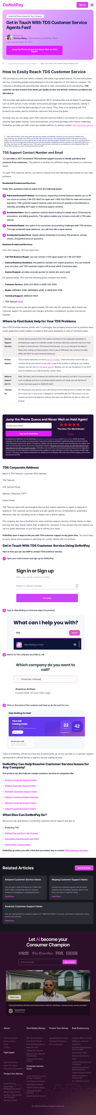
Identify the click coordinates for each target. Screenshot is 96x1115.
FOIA (74, 1059)
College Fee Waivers (34, 1050)
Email (20, 301)
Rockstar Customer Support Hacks (21, 791)
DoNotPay (13, 5)
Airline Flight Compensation (18, 844)
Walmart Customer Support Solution (21, 797)
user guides (65, 346)
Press (6, 1044)
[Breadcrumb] (3, 63)
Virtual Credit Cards (12, 1092)
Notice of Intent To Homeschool (79, 1077)
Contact (7, 1047)
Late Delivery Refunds (35, 1081)
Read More (9, 896)
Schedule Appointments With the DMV (82, 1048)
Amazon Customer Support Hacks (21, 780)
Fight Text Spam (10, 1065)
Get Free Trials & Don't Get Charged (13, 1096)
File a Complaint (55, 1044)
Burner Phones (10, 1083)
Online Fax (76, 1044)
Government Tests (79, 1053)
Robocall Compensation (13, 1068)
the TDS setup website (45, 367)
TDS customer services (76, 850)
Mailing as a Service (80, 1041)
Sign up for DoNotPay (29, 434)
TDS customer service (82, 125)
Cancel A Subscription (35, 1087)
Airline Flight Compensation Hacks (12, 1088)
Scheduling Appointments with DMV (22, 839)
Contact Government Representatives (80, 1068)
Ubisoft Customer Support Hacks (20, 808)
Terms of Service (11, 1038)
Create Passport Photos (81, 1073)
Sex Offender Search (80, 1081)
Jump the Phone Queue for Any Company (25, 16)
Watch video (14, 997)
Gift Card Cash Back (34, 1038)
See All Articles (84, 868)
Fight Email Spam (11, 1062)
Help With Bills (32, 1047)
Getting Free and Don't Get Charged (21, 833)
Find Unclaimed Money (35, 1044)
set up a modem (53, 359)
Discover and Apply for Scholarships (35, 1055)
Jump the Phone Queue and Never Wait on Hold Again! (34, 50)
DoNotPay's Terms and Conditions (48, 439)
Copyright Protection (57, 1041)
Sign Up (82, 5)
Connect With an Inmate (82, 1038)
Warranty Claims (10, 1100)
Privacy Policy (67, 439)
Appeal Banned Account (36, 1096)
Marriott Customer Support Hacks (20, 803)
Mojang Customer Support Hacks (20, 785)
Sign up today (69, 962)
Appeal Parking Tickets (58, 1038)
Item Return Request (34, 1084)
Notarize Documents (80, 1056)
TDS (4, 158)
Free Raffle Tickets (34, 1041)
